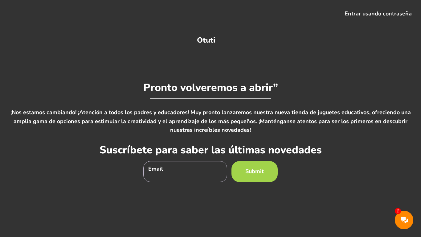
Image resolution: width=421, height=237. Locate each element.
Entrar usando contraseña (378, 13)
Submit (254, 171)
